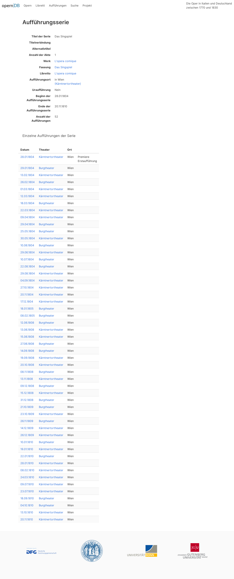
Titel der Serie (41, 36)
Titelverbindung (40, 42)
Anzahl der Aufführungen (41, 118)
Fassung (45, 67)
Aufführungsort (40, 79)
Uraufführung (41, 90)
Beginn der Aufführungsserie (39, 98)
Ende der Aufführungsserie (39, 108)
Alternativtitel (41, 48)
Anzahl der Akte (40, 55)
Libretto (45, 73)
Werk (47, 61)
